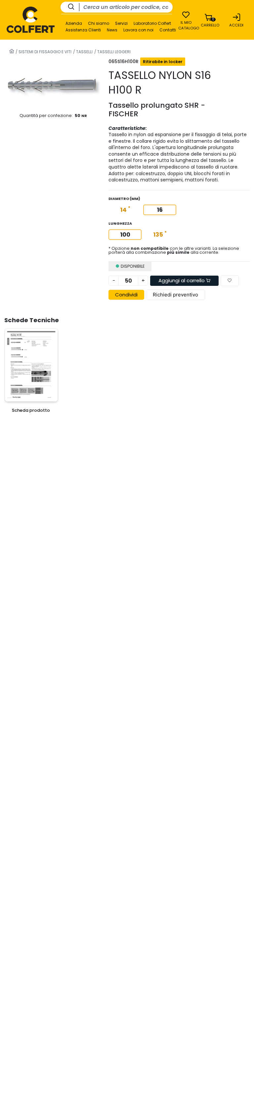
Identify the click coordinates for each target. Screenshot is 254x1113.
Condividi (126, 294)
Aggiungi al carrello (182, 280)
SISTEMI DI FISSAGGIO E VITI (44, 52)
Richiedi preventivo (175, 294)
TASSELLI (84, 52)
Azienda (73, 23)
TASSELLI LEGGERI (113, 52)
